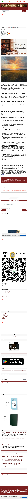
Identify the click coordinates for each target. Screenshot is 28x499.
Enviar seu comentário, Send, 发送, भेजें (14, 200)
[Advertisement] (14, 20)
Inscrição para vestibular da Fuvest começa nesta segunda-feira (11, 463)
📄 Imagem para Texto (5, 315)
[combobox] (5, 11)
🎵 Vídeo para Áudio (4, 316)
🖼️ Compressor (4, 317)
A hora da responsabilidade (6, 444)
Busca (25, 11)
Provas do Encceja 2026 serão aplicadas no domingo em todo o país (12, 453)
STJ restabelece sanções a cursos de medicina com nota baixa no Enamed (13, 455)
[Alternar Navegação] (2, 8)
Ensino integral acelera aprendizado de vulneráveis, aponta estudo (12, 459)
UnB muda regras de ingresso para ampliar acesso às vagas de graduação (13, 456)
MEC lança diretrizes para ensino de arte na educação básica (11, 457)
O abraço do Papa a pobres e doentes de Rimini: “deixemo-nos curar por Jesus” (14, 432)
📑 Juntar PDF (4, 313)
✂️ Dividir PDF (4, 314)
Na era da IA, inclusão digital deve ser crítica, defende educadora (11, 464)
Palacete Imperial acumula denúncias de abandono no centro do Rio (12, 460)
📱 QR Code (3, 318)
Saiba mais (16, 336)
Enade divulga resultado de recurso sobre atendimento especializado (12, 466)
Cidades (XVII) (7, 32)
